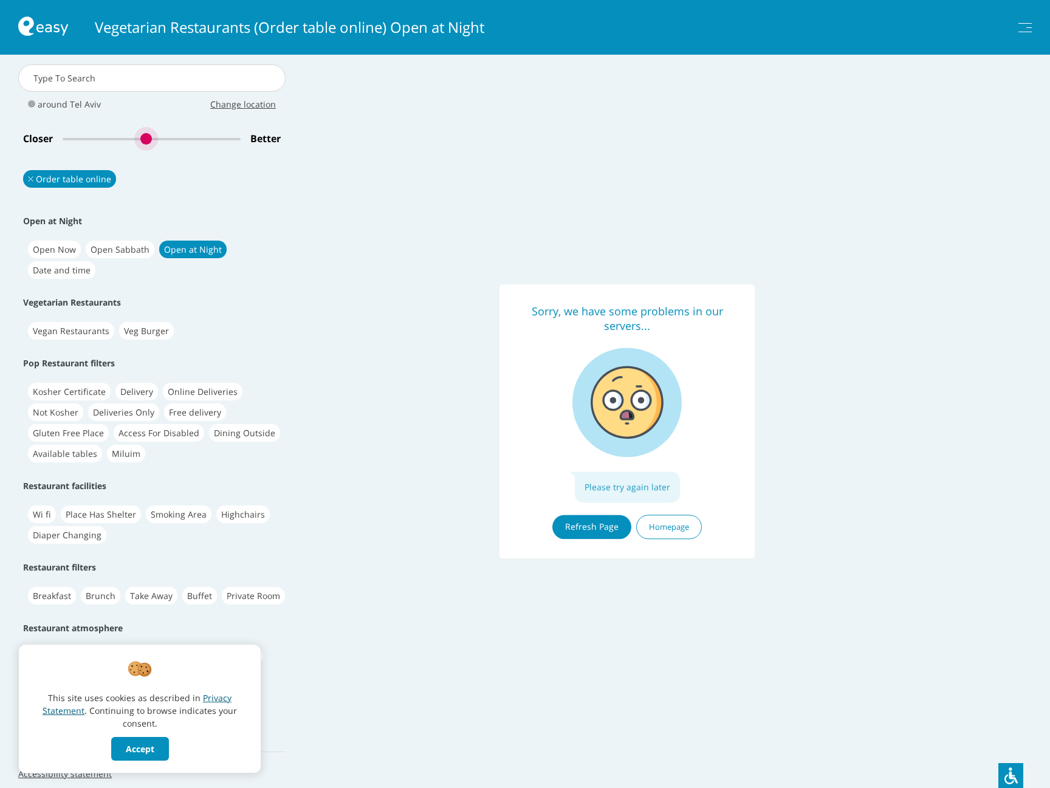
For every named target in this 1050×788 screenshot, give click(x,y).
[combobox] (152, 78)
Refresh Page (592, 526)
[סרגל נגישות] (1010, 775)
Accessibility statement (65, 773)
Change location (243, 104)
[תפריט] (1025, 27)
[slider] (152, 138)
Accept (140, 749)
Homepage (669, 526)
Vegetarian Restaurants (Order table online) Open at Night (289, 27)
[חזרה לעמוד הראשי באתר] (43, 27)
